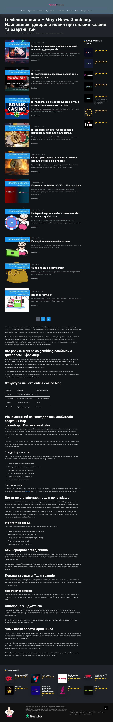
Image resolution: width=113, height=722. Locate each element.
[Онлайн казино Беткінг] (62, 682)
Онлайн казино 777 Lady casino (100, 676)
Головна (7, 33)
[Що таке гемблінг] (17, 300)
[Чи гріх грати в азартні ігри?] (17, 272)
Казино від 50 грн (91, 712)
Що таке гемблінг (41, 294)
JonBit (96, 71)
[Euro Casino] (88, 116)
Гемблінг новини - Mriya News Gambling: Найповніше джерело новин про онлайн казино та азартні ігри (18, 44)
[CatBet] (88, 102)
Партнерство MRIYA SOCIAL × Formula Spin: (56, 185)
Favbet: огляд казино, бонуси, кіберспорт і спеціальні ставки (47, 689)
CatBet (96, 94)
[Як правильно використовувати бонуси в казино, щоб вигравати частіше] (17, 107)
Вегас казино (45, 675)
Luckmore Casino (100, 83)
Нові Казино (83, 711)
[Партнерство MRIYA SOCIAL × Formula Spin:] (17, 191)
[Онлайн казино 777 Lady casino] (88, 678)
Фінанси (69, 11)
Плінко (101, 711)
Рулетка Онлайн (73, 712)
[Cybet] (88, 67)
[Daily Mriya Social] (56, 4)
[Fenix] (88, 56)
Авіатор (82, 712)
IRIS (95, 120)
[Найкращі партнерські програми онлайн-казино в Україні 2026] (17, 219)
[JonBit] (88, 79)
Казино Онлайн (93, 711)
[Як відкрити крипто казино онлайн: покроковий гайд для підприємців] (17, 135)
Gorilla (96, 686)
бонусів (27, 491)
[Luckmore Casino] (88, 90)
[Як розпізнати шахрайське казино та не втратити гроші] (17, 79)
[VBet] (62, 694)
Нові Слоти (101, 712)
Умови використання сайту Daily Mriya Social (80, 714)
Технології (61, 11)
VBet (69, 686)
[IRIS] (88, 128)
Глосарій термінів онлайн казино (50, 241)
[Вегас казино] (35, 682)
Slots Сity (18, 686)
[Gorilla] (88, 694)
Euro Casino (98, 109)
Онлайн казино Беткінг (73, 676)
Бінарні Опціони (86, 11)
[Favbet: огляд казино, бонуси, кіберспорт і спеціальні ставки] (35, 694)
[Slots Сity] (9, 694)
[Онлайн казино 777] (9, 682)
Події (77, 11)
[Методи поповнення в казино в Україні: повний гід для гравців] (17, 51)
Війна (23, 11)
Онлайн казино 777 (21, 675)
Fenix (96, 48)
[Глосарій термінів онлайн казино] (17, 246)
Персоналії (31, 11)
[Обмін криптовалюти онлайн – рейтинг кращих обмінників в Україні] (17, 163)
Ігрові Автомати (73, 711)
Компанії (40, 11)
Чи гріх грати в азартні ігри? (47, 267)
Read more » (35, 60)
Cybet (96, 60)
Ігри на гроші (50, 11)
